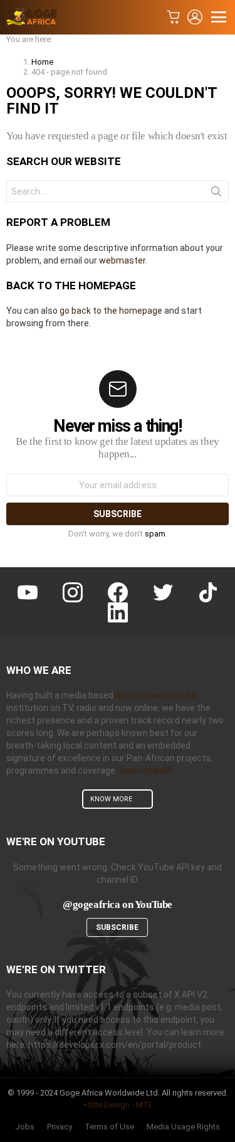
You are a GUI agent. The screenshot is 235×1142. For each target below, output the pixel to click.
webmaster (122, 260)
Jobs (24, 1126)
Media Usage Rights (183, 1126)
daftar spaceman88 (155, 695)
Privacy (59, 1126)
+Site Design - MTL (118, 1104)
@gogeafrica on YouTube (117, 904)
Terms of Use (109, 1126)
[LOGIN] (194, 16)
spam (155, 533)
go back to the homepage (111, 311)
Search (216, 194)
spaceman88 (145, 771)
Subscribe (117, 927)
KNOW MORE (111, 799)
